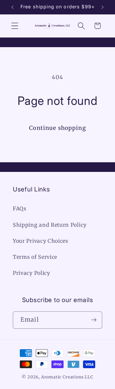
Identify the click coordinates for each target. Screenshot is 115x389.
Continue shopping (57, 127)
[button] (15, 26)
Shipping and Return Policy (50, 225)
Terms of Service (35, 257)
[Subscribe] (94, 320)
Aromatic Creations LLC (67, 377)
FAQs (20, 208)
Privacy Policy (31, 273)
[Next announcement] (103, 7)
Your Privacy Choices (40, 241)
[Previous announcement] (12, 7)
